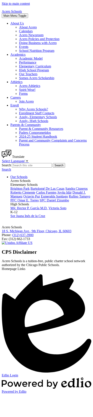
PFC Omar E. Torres (24, 200)
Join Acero (26, 101)
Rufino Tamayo (79, 196)
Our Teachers (28, 74)
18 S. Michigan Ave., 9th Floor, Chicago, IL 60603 (36, 231)
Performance (27, 62)
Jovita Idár (64, 192)
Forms (23, 93)
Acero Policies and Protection (39, 39)
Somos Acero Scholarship (36, 78)
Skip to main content (16, 3)
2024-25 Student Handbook (38, 136)
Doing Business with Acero (38, 43)
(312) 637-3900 (23, 235)
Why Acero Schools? (33, 109)
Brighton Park (20, 188)
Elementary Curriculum (35, 66)
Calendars (26, 31)
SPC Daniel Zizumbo (54, 200)
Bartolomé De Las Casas (47, 188)
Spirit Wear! (27, 90)
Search (6, 165)
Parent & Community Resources (41, 129)
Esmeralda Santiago (54, 196)
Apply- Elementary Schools (38, 117)
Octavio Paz (31, 196)
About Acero (28, 27)
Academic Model (31, 58)
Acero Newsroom (31, 35)
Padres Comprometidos (35, 132)
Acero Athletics (29, 86)
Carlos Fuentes (46, 192)
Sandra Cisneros (76, 188)
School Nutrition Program (36, 50)
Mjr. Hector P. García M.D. (29, 208)
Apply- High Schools (33, 121)
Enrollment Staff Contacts (36, 113)
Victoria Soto (57, 208)
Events (23, 47)
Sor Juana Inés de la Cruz (27, 216)
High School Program (34, 70)
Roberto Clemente (22, 192)
